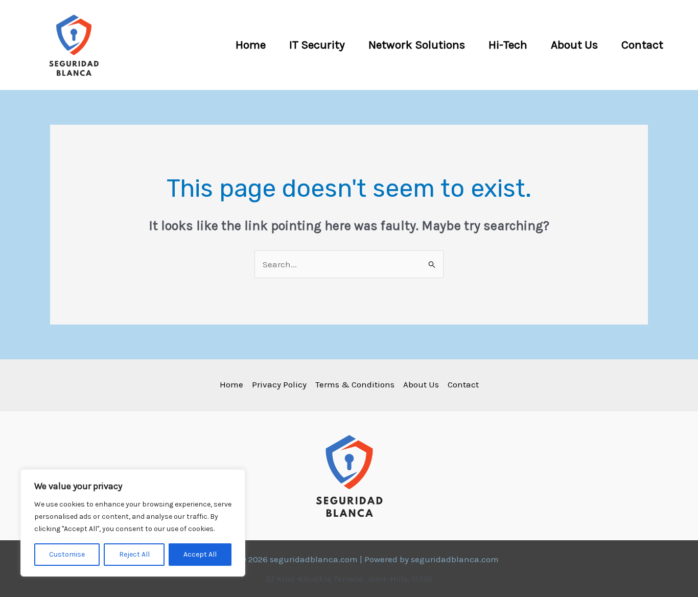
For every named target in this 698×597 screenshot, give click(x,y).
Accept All (200, 554)
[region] (132, 523)
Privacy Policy (279, 384)
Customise (67, 554)
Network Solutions (416, 45)
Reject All (134, 554)
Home (251, 45)
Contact (642, 45)
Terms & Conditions (354, 384)
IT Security (317, 45)
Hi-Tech (507, 45)
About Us (574, 45)
